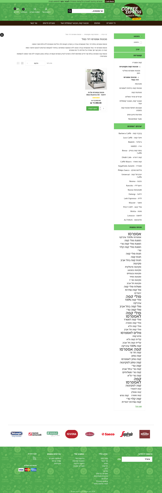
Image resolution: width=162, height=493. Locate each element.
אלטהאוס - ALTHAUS (133, 220)
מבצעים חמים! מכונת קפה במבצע (131, 109)
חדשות (105, 466)
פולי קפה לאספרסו (133, 314)
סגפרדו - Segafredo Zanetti (130, 166)
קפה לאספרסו (133, 380)
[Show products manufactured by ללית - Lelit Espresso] (108, 434)
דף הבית (104, 34)
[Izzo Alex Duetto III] (96, 79)
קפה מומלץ (136, 391)
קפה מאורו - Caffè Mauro (131, 161)
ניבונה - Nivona (135, 181)
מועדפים (57, 463)
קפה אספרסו (130, 349)
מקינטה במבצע (134, 270)
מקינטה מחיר (135, 276)
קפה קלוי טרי (133, 398)
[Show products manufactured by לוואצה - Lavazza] (35, 434)
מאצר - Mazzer (135, 202)
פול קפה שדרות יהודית (133, 291)
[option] (145, 434)
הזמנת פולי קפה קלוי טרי (130, 248)
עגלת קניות (56, 461)
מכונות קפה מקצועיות (128, 66)
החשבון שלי (46, 12)
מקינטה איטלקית (133, 266)
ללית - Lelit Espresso (133, 198)
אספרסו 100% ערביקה (130, 237)
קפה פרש (124, 395)
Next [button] (8, 432)
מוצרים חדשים (102, 473)
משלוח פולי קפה (132, 286)
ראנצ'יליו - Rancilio (134, 185)
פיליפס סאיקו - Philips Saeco (130, 170)
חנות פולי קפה (133, 253)
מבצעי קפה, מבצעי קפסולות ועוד (131, 102)
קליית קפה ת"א (134, 339)
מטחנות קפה (136, 92)
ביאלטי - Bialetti (135, 142)
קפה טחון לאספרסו (131, 359)
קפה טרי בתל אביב (131, 368)
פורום (105, 471)
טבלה (22, 63)
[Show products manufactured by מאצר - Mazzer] (89, 434)
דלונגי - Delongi (135, 194)
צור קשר (104, 461)
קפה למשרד (135, 388)
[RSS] (34, 458)
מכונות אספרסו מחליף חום (131, 71)
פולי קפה (133, 296)
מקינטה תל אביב (134, 283)
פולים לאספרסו (131, 332)
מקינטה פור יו (135, 279)
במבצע (136, 42)
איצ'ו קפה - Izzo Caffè (132, 137)
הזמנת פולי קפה (133, 240)
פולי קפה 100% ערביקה (133, 301)
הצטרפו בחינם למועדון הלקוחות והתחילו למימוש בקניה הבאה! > (75, 2)
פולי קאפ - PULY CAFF (132, 207)
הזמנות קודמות (78, 461)
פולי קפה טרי (134, 309)
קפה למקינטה (133, 385)
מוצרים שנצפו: (78, 466)
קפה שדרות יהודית (131, 401)
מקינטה (137, 263)
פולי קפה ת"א (134, 326)
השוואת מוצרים (35, 12)
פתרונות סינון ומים (134, 114)
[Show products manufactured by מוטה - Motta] (53, 434)
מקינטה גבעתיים (134, 273)
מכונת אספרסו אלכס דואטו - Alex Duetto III (96, 93)
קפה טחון (136, 355)
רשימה (18, 63)
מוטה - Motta (136, 211)
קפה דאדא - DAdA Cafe (132, 157)
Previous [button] (153, 432)
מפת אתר (104, 458)
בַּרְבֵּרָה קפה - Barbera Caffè (130, 133)
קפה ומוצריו (137, 62)
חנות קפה (136, 256)
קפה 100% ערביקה (131, 345)
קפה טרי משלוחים (131, 372)
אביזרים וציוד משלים (133, 96)
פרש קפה (136, 336)
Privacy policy (102, 481)
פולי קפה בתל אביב (130, 306)
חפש (106, 463)
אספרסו (134, 233)
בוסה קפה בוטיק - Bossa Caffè (132, 151)
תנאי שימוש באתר (100, 483)
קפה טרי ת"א (134, 375)
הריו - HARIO (136, 146)
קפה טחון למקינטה (130, 362)
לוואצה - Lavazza (134, 215)
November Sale (135, 119)
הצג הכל (138, 406)
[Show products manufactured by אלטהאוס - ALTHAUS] (16, 434)
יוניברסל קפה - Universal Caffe (132, 175)
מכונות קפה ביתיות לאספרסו (130, 88)
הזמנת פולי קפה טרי (130, 243)
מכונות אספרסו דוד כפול (131, 78)
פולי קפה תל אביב (132, 329)
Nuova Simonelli (135, 190)
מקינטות (138, 84)
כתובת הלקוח (79, 463)
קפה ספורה (136, 395)
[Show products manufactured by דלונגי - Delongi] (126, 434)
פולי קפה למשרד (132, 319)
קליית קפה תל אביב (131, 342)
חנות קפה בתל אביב (130, 260)
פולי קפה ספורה (133, 322)
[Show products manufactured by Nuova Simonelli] (144, 434)
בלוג (106, 468)
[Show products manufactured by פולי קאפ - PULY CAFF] (71, 434)
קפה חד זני (135, 352)
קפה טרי (136, 365)
